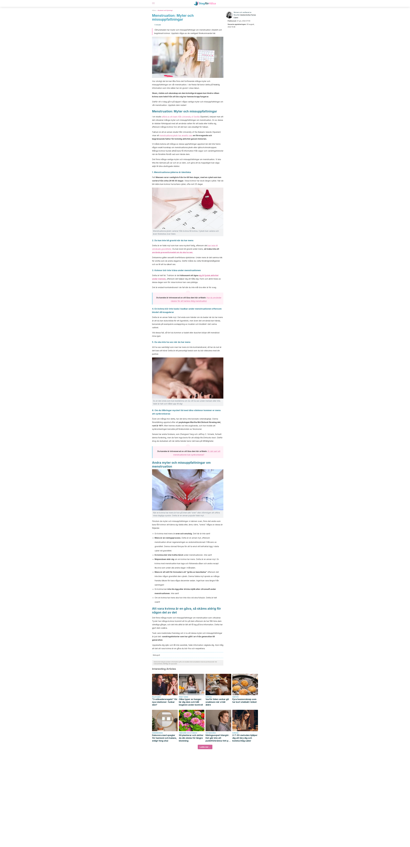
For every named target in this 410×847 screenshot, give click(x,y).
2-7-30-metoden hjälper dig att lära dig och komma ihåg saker (244, 738)
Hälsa (154, 10)
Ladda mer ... (205, 747)
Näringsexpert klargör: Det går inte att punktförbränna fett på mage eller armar (218, 738)
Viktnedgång (211, 733)
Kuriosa (209, 697)
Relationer (156, 697)
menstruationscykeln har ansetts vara (176, 135)
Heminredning (157, 733)
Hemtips (235, 697)
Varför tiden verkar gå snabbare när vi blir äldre (217, 702)
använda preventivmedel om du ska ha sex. (172, 252)
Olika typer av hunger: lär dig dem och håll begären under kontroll (191, 702)
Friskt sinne (183, 697)
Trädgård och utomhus (188, 733)
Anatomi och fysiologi (165, 10)
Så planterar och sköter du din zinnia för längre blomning (191, 738)
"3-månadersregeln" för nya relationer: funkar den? (164, 702)
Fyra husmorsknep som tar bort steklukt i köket (244, 700)
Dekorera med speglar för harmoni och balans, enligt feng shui (164, 738)
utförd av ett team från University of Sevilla (181, 117)
